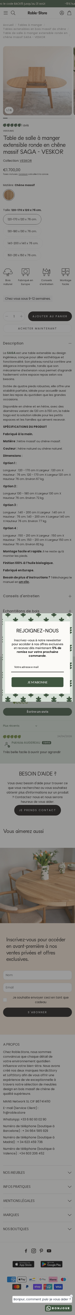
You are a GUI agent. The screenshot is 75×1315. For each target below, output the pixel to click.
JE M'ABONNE (38, 682)
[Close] (68, 618)
